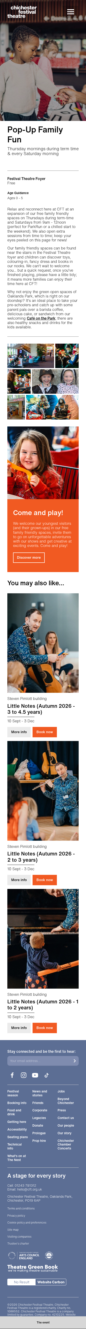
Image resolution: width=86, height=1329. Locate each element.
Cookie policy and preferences (26, 1222)
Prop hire (39, 1141)
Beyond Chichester (66, 1101)
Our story (65, 1133)
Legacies (39, 1118)
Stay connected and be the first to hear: (41, 1051)
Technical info (14, 1146)
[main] (43, 516)
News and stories (39, 1093)
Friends (37, 1103)
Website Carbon (50, 1282)
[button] (30, 356)
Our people (66, 1126)
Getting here (16, 1122)
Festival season (13, 1093)
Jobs (61, 1091)
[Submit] (74, 1060)
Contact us (66, 1118)
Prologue (39, 1133)
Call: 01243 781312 (21, 1186)
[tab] (43, 1322)
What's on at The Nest (16, 1158)
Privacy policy (16, 1215)
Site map (13, 1229)
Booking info (16, 1103)
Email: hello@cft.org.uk (24, 1189)
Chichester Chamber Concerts (66, 1144)
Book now (44, 731)
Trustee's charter (18, 1243)
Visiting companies (19, 1236)
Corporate (39, 1110)
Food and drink (14, 1112)
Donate (37, 1126)
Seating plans (17, 1137)
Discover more (29, 557)
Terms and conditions (21, 1208)
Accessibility (17, 1129)
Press (62, 1110)
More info (21, 731)
